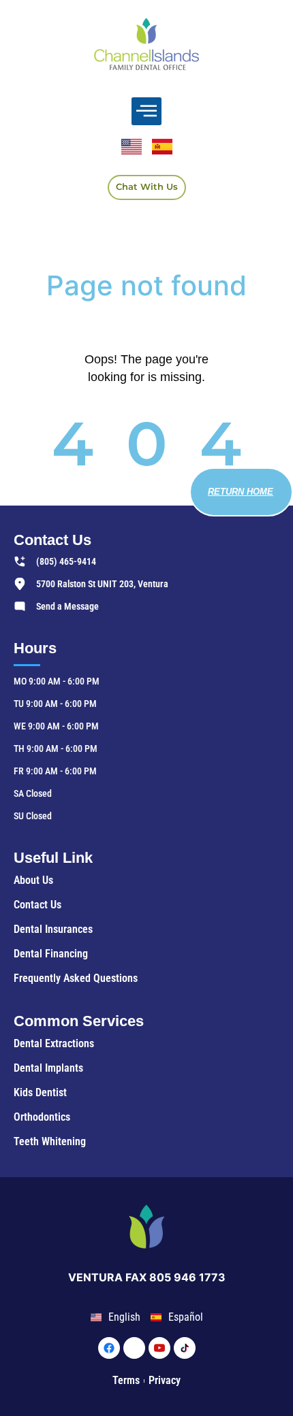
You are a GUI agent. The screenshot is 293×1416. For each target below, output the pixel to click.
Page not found (146, 285)
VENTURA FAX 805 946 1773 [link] (147, 1277)
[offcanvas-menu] (146, 111)
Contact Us (52, 539)
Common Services (79, 1021)
